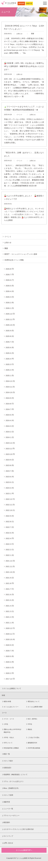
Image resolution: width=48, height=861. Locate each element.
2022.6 (8, 533)
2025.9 (8, 331)
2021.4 (8, 606)
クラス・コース (9, 719)
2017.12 (9, 679)
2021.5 (8, 600)
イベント (7, 237)
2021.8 (8, 583)
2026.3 (8, 297)
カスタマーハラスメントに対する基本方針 (18, 829)
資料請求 (21, 3)
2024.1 (8, 437)
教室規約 (6, 822)
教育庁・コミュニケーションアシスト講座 (20, 254)
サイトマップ (8, 836)
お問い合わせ (8, 843)
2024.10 (9, 392)
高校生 (30, 729)
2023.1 (8, 494)
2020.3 (8, 668)
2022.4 (8, 538)
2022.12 (9, 499)
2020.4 (8, 662)
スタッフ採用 (8, 795)
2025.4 (8, 359)
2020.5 (8, 656)
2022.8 (8, 522)
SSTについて (8, 743)
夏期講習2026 (32, 743)
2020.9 (8, 645)
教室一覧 (6, 754)
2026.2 (8, 303)
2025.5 (8, 353)
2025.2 (8, 370)
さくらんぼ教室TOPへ (24, 850)
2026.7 (8, 275)
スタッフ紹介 (8, 761)
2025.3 (8, 364)
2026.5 (8, 286)
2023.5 (8, 482)
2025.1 (8, 376)
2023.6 (8, 477)
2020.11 (9, 634)
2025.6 (8, 347)
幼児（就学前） (33, 719)
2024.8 (8, 404)
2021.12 (9, 561)
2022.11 (9, 505)
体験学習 (29, 3)
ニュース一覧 (8, 809)
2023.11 (9, 449)
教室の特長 (7, 701)
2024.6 (8, 415)
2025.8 (8, 336)
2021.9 (8, 578)
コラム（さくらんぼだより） (13, 781)
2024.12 (9, 381)
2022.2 (8, 550)
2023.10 (9, 454)
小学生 (6, 724)
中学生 (30, 724)
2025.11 (9, 319)
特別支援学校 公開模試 (11, 748)
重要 (6, 248)
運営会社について (34, 701)
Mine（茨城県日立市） (11, 788)
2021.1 (8, 623)
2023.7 (8, 471)
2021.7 (8, 589)
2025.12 (9, 314)
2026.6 (8, 280)
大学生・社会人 (9, 737)
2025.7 (8, 342)
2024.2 (8, 432)
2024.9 (8, 398)
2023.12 (9, 443)
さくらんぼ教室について (12, 688)
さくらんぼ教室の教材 (35, 707)
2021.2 (8, 617)
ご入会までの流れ (34, 737)
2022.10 (9, 510)
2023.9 (8, 460)
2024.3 (8, 426)
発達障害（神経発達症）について (15, 774)
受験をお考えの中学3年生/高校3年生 (12, 731)
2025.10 (9, 325)
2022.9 (8, 516)
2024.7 (8, 409)
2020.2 (8, 673)
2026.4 (8, 291)
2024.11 (9, 387)
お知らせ (7, 242)
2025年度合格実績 (34, 748)
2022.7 (8, 527)
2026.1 (8, 308)
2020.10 (9, 639)
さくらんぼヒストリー (11, 707)
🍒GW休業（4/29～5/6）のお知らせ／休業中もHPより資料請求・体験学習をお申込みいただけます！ (24, 66)
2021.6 (8, 595)
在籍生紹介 (7, 768)
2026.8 (8, 269)
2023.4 (8, 488)
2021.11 (9, 566)
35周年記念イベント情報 (14, 260)
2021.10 (9, 572)
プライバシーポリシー (11, 815)
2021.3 (8, 611)
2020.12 (9, 628)
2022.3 (8, 544)
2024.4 (8, 420)
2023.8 (8, 465)
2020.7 (8, 651)
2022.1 (8, 555)
